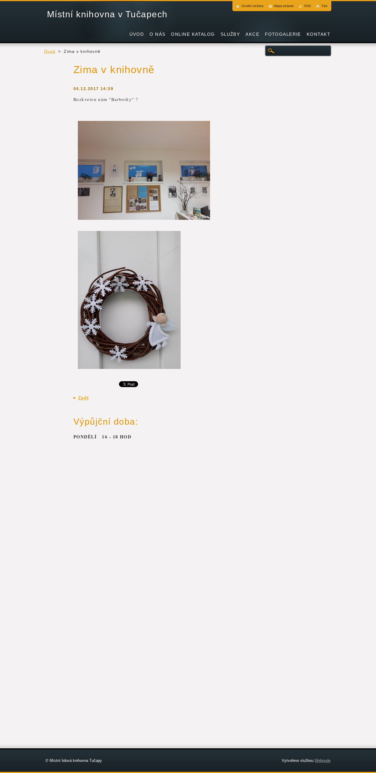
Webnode (322, 760)
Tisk (324, 6)
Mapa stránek (284, 6)
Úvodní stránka (252, 6)
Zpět (83, 397)
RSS (307, 6)
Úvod (50, 51)
